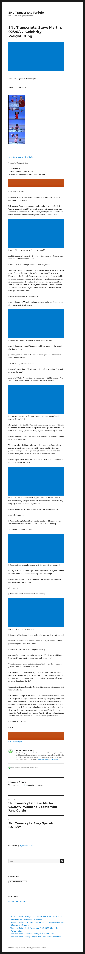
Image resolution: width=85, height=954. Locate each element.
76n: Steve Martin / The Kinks (20, 157)
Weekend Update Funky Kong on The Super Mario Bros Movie (35, 937)
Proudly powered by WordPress (37, 948)
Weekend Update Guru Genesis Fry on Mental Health (32, 934)
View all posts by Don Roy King (48, 759)
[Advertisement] (37, 56)
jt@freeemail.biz (26, 846)
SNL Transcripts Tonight (26, 12)
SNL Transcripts (15, 742)
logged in (23, 785)
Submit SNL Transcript (17, 902)
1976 (36, 767)
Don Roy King (16, 767)
